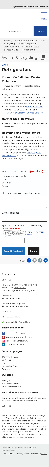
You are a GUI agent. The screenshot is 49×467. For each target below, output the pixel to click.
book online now (34, 107)
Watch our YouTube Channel (19, 337)
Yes (6, 179)
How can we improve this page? (21, 192)
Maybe (8, 183)
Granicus (44, 454)
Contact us (7, 311)
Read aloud (30, 234)
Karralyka (6, 381)
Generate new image (34, 232)
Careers (13, 450)
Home (7, 40)
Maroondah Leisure (11, 384)
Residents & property (24, 40)
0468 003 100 (20, 288)
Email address (10, 212)
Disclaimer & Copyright (9, 448)
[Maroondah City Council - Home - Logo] (13, 16)
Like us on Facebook (15, 333)
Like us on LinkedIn (15, 345)
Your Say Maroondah (11, 387)
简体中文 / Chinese (10, 357)
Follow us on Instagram (17, 341)
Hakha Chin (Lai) (9, 366)
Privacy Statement (24, 448)
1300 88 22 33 (15, 285)
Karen (4, 363)
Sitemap (34, 448)
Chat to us (6, 280)
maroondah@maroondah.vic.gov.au (18, 290)
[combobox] (30, 7)
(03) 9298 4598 (30, 285)
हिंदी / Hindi (6, 360)
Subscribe (6, 406)
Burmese (6, 369)
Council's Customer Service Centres (25, 113)
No (6, 186)
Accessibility (6, 450)
